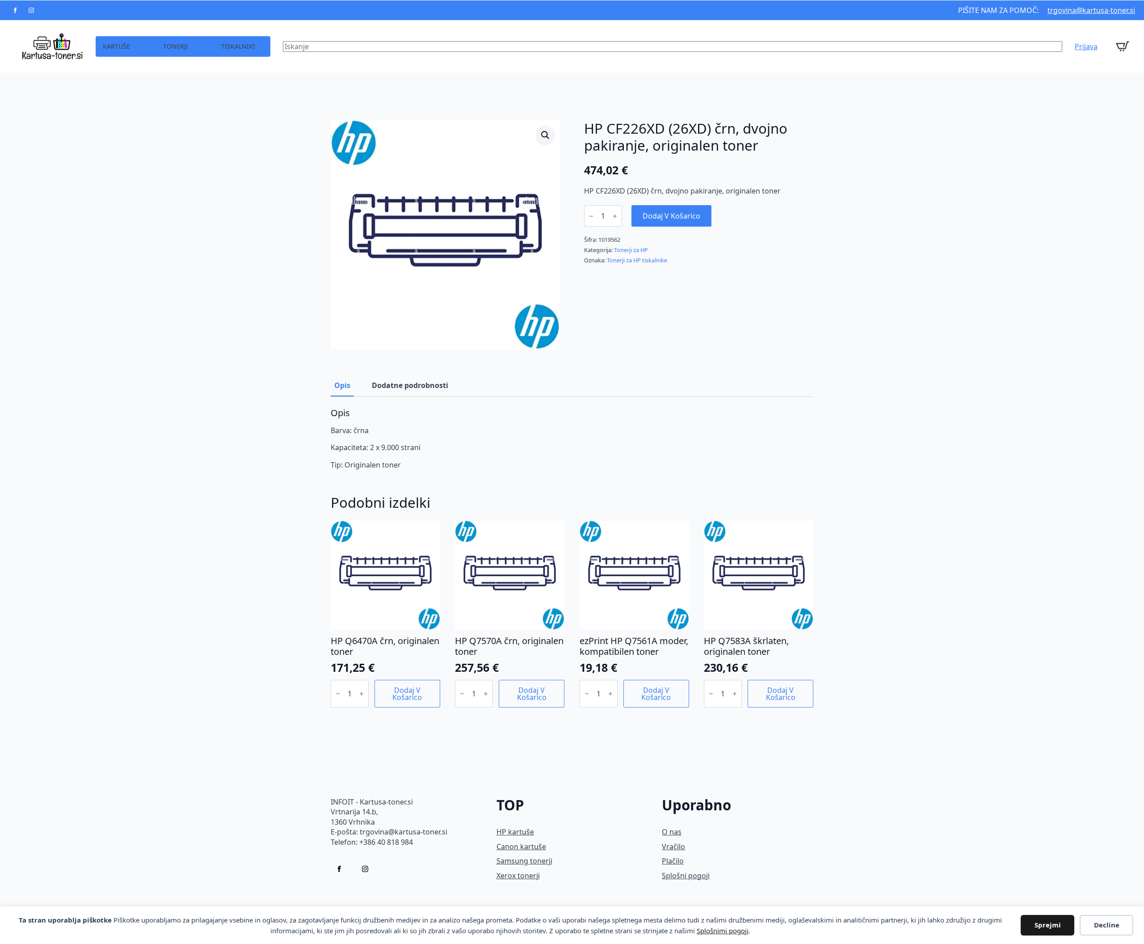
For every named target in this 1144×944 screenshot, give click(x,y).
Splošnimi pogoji (723, 930)
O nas (671, 832)
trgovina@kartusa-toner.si (1091, 10)
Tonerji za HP (631, 250)
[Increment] (615, 216)
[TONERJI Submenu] (195, 46)
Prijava (1086, 46)
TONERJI (175, 46)
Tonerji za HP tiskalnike (637, 260)
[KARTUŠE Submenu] (137, 46)
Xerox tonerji (518, 876)
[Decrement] (591, 216)
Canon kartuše (521, 846)
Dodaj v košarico (671, 216)
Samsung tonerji (524, 861)
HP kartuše (515, 832)
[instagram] (31, 10)
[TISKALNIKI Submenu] (262, 46)
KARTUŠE (116, 46)
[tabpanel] (572, 439)
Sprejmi (1048, 924)
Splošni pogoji (686, 876)
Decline (1106, 924)
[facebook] (15, 10)
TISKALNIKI (238, 46)
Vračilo (673, 846)
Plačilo (673, 861)
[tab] (342, 385)
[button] (545, 135)
